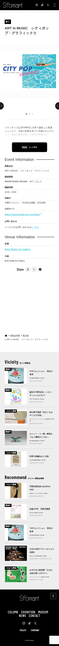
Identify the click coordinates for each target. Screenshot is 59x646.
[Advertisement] (29, 301)
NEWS (22, 615)
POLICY (23, 630)
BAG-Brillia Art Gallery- (18, 249)
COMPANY (35, 630)
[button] (26, 114)
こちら (35, 227)
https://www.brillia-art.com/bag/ (22, 214)
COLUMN (13, 612)
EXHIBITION (28, 612)
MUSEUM (43, 612)
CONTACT (34, 615)
